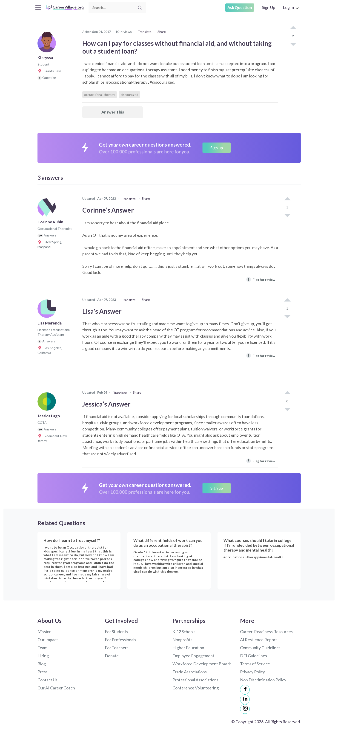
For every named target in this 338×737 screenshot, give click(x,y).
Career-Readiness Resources (266, 631)
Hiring (43, 655)
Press (42, 671)
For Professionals (120, 639)
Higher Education (188, 647)
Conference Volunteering (195, 687)
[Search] (139, 7)
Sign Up (268, 7)
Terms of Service (255, 663)
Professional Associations (195, 679)
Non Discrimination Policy (263, 679)
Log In (288, 7)
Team (42, 647)
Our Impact (47, 639)
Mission (44, 631)
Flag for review (261, 279)
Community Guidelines (260, 647)
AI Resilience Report (258, 639)
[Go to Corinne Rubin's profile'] (47, 208)
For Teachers (117, 647)
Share (162, 32)
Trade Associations (189, 671)
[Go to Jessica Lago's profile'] (47, 402)
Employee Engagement (193, 655)
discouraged (129, 95)
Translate (145, 32)
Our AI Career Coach (56, 687)
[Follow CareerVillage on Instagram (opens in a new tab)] (245, 709)
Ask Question (239, 7)
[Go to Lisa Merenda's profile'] (47, 310)
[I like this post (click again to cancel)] (292, 28)
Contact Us (47, 679)
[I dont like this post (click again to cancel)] (292, 43)
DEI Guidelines (253, 655)
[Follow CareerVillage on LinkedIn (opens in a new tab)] (245, 699)
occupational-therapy (99, 95)
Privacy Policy (252, 671)
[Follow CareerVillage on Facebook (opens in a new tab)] (245, 689)
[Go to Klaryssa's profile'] (47, 44)
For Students (116, 631)
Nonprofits (182, 639)
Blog (41, 663)
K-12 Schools (183, 631)
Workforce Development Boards (202, 663)
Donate (112, 655)
